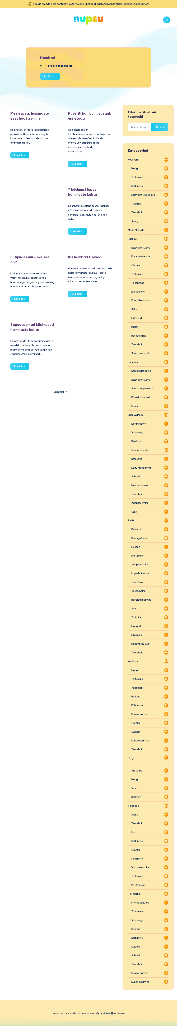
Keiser (134, 406)
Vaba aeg (137, 432)
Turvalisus (137, 582)
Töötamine (137, 282)
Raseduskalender (141, 256)
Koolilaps (133, 661)
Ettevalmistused (140, 247)
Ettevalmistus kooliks (143, 194)
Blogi (131, 758)
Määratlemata (136, 230)
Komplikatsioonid (141, 300)
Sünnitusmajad (140, 353)
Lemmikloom (138, 423)
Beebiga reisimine (141, 599)
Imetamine (137, 555)
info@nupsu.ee (115, 1013)
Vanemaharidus (140, 450)
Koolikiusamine (139, 714)
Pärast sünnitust (140, 397)
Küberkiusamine (140, 740)
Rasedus (133, 238)
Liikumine (136, 635)
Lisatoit (135, 546)
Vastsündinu (138, 591)
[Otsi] (166, 19)
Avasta (51, 76)
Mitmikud (136, 318)
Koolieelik (133, 159)
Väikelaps (133, 805)
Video (134, 788)
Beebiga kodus (139, 538)
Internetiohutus (140, 902)
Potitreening (138, 885)
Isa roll (134, 326)
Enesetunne (138, 291)
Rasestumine (138, 335)
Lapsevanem (135, 414)
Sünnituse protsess (142, 388)
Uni (133, 832)
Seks (134, 309)
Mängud (136, 626)
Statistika (136, 770)
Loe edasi (21, 156)
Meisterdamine (139, 485)
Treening (136, 203)
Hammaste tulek (140, 643)
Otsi (161, 126)
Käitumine (137, 186)
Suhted (135, 476)
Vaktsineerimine (140, 867)
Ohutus (135, 265)
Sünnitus (133, 362)
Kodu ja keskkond (141, 467)
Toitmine (136, 617)
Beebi (131, 520)
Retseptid (136, 458)
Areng (134, 221)
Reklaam (136, 797)
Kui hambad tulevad (84, 257)
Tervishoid (137, 212)
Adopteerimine (139, 502)
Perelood (136, 441)
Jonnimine (137, 858)
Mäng (134, 168)
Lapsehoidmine (140, 573)
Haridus (135, 696)
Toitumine (137, 177)
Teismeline (134, 893)
